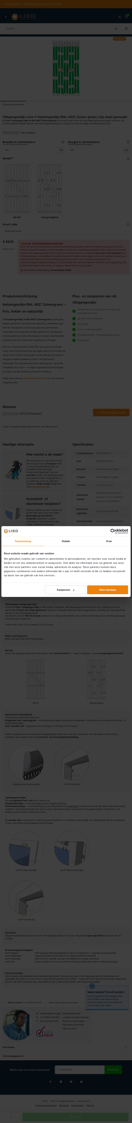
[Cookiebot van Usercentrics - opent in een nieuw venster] (113, 531)
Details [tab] (66, 541)
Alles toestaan (107, 589)
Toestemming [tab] (23, 541)
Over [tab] (109, 541)
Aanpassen (63, 589)
